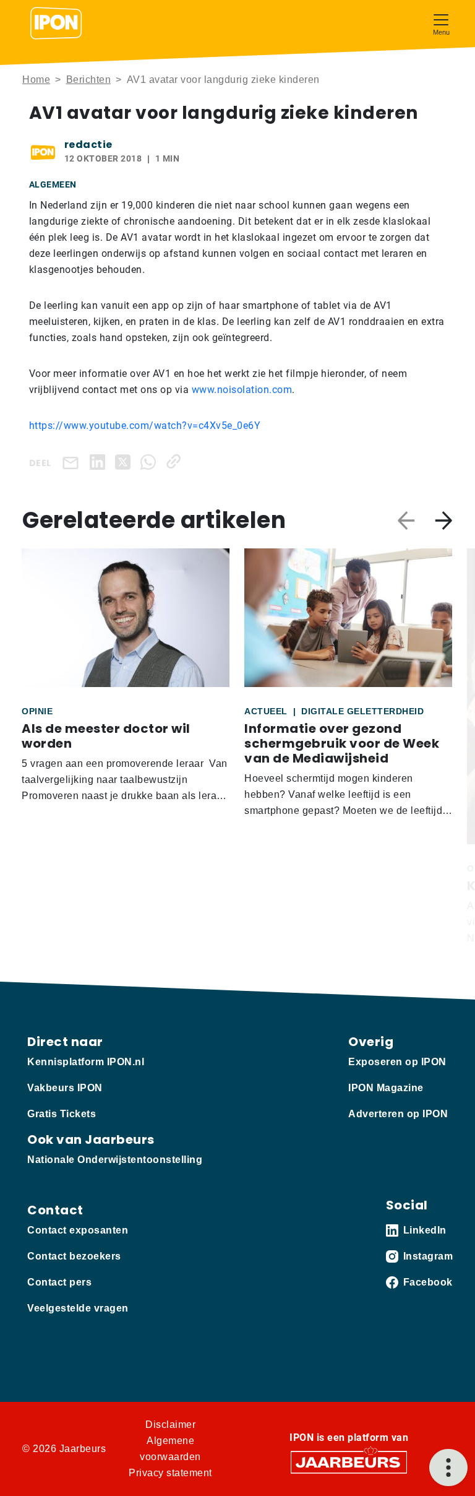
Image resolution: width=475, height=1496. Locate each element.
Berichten (88, 79)
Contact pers (59, 1282)
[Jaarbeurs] (349, 1461)
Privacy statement (170, 1473)
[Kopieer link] (176, 461)
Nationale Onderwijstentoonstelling (114, 1159)
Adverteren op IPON (398, 1114)
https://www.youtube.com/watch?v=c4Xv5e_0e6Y (145, 425)
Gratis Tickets (61, 1114)
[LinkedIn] (100, 461)
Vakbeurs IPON (65, 1088)
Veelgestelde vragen (78, 1308)
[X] (125, 461)
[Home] (56, 23)
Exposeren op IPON (397, 1062)
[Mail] (73, 462)
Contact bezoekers (74, 1256)
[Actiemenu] (448, 1467)
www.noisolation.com (242, 390)
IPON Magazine (386, 1088)
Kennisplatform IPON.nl (85, 1062)
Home (36, 79)
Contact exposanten (77, 1230)
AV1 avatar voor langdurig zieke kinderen (223, 79)
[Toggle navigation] (441, 23)
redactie (88, 144)
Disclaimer (170, 1424)
